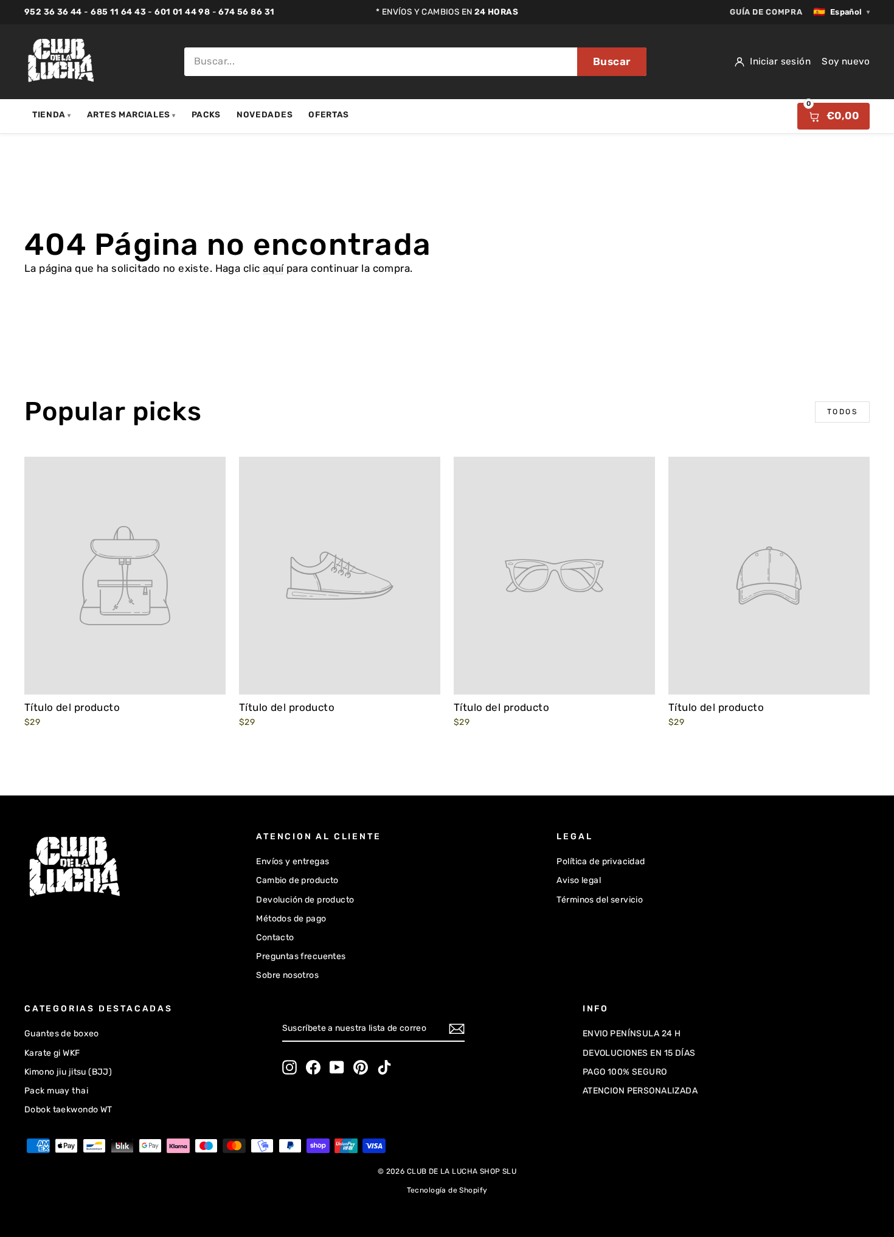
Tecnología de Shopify (447, 1190)
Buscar (612, 61)
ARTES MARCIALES (131, 114)
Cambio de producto (297, 880)
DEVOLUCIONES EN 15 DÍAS (639, 1053)
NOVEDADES (265, 114)
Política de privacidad (600, 861)
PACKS (206, 114)
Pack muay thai (56, 1091)
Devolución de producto (305, 900)
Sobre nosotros (287, 975)
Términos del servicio (599, 900)
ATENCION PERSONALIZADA (640, 1091)
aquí (273, 268)
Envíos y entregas (292, 861)
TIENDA (51, 114)
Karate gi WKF (52, 1053)
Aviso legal (578, 880)
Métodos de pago (291, 918)
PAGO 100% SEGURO (625, 1072)
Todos (842, 411)
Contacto (275, 937)
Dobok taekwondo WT (68, 1109)
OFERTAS (328, 114)
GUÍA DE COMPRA (766, 11)
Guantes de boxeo (61, 1033)
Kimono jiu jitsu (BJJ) (68, 1072)
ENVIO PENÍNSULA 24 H (632, 1033)
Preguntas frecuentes (301, 956)
